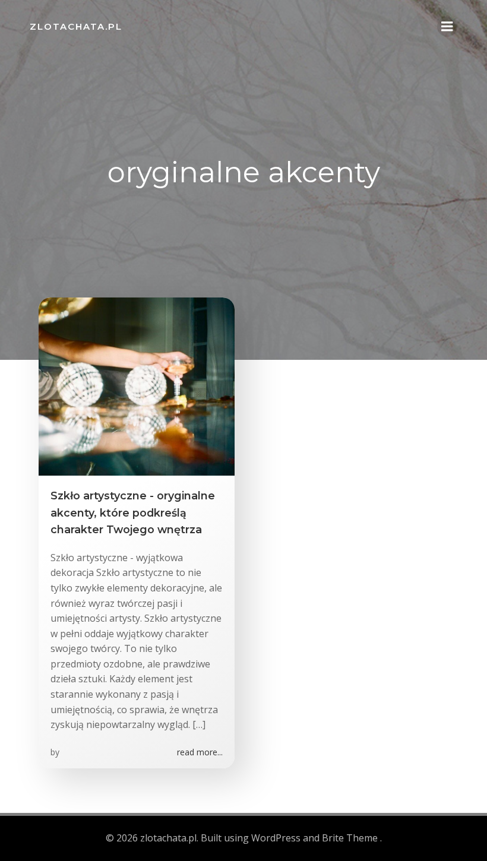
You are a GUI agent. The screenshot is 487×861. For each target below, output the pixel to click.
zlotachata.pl (76, 26)
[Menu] (447, 27)
